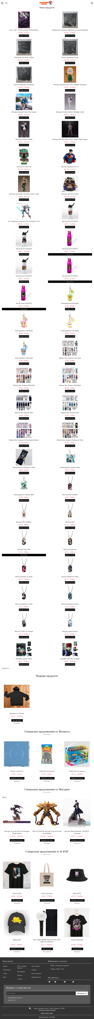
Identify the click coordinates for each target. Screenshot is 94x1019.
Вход (4, 977)
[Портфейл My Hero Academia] (70, 648)
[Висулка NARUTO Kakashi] (24, 621)
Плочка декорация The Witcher (24, 84)
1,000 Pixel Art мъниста (47, 771)
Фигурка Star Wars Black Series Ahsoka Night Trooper (70, 139)
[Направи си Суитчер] (17, 696)
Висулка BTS (70, 522)
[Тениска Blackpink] (76, 923)
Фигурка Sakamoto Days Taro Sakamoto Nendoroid (70, 84)
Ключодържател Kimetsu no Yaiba (24, 467)
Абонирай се (5, 668)
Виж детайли (70, 254)
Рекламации (6, 970)
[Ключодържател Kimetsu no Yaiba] (24, 457)
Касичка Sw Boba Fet (24, 166)
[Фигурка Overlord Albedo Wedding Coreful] (70, 102)
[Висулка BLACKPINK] (70, 484)
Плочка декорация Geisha (70, 57)
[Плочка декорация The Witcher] (24, 74)
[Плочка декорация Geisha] (70, 47)
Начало (5, 966)
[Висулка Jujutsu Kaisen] (70, 621)
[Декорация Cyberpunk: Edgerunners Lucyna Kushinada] (70, 20)
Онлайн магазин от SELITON (47, 1017)
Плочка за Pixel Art (17, 771)
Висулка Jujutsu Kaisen (70, 631)
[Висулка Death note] (70, 539)
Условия (33, 970)
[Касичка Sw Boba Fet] (24, 156)
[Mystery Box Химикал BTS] (24, 402)
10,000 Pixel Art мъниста (77, 771)
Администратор (36, 977)
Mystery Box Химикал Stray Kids (70, 358)
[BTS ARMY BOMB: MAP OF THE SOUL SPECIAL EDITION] (46, 922)
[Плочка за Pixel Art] (17, 754)
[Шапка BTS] (77, 875)
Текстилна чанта (47, 893)
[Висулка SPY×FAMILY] (24, 512)
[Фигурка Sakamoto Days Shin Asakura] (24, 102)
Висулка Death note (70, 549)
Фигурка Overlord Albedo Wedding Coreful (70, 112)
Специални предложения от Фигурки (47, 789)
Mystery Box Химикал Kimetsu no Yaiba (70, 440)
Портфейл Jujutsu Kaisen (24, 659)
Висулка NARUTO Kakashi (24, 631)
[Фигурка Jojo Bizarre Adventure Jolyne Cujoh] (24, 184)
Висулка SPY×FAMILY (24, 522)
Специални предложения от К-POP (47, 851)
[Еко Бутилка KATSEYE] (70, 211)
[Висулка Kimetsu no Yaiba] (24, 566)
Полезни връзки (36, 973)
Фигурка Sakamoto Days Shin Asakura (23, 112)
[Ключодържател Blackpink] (70, 293)
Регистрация (21, 971)
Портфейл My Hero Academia (70, 659)
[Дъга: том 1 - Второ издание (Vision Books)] (24, 20)
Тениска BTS (16, 893)
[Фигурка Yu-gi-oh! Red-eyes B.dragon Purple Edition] (16, 813)
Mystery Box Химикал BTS (24, 412)
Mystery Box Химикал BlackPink (24, 385)
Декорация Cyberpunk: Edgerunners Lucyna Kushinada (70, 30)
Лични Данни (35, 966)
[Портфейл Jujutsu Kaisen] (24, 648)
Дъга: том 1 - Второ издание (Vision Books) (23, 30)
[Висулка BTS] (70, 512)
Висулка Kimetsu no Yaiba (23, 576)
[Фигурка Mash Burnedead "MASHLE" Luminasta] (77, 813)
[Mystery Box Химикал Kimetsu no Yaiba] (70, 430)
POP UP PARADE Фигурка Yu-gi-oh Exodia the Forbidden (47, 832)
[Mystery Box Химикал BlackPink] (24, 375)
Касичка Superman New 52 (70, 166)
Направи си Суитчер (17, 713)
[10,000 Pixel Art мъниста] (77, 754)
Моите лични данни (47, 1013)
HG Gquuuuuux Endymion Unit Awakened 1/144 (24, 221)
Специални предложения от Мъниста (47, 731)
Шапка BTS (77, 893)
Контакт (19, 975)
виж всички (47, 734)
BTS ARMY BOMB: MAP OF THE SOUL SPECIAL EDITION (47, 941)
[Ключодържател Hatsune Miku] (70, 457)
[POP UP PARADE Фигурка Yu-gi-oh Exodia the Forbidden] (47, 813)
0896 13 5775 (60, 969)
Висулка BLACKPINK (70, 494)
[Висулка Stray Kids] (24, 539)
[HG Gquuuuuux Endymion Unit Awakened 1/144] (24, 211)
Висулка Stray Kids (24, 549)
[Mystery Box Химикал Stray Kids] (70, 348)
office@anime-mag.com (62, 965)
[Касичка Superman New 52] (70, 156)
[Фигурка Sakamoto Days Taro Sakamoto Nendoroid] (70, 74)
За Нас (5, 973)
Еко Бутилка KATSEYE (70, 221)
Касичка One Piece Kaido (70, 194)
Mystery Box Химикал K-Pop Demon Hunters (24, 440)
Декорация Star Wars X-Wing (24, 57)
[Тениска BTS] (16, 875)
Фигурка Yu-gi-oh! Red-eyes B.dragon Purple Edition (16, 832)
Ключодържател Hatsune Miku (70, 467)
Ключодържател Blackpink (70, 303)
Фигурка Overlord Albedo (24, 139)
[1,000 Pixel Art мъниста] (47, 754)
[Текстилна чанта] (46, 875)
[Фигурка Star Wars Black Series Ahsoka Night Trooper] (70, 129)
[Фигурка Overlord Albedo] (24, 129)
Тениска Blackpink (77, 940)
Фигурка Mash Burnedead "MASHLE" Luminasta (77, 832)
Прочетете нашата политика (47, 1010)
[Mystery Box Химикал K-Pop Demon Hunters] (24, 430)
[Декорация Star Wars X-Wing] (24, 47)
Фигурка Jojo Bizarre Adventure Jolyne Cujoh (24, 194)
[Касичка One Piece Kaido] (70, 184)
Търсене (19, 979)
